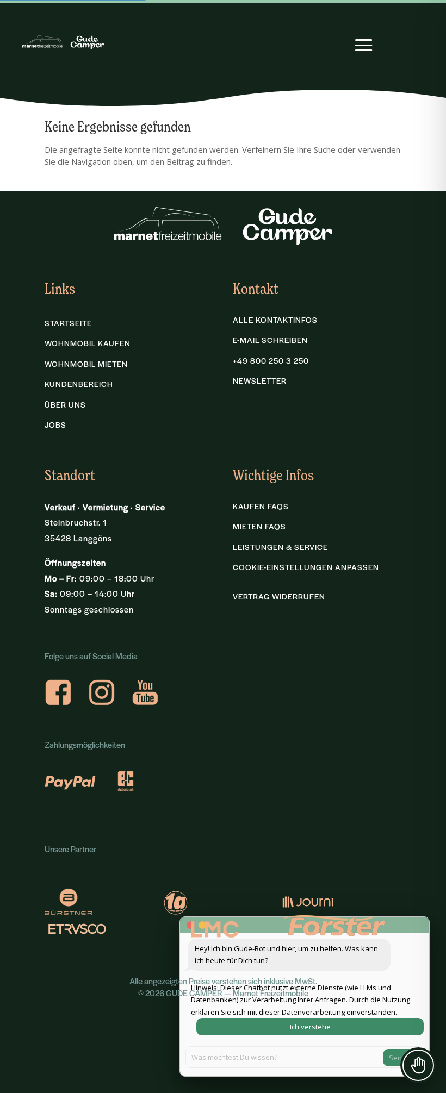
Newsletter (260, 380)
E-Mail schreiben (270, 340)
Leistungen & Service (280, 547)
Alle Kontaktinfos (275, 320)
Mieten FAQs (259, 526)
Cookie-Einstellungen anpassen (306, 567)
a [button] (363, 46)
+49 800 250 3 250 (271, 360)
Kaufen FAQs (261, 506)
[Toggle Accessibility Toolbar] (418, 1065)
